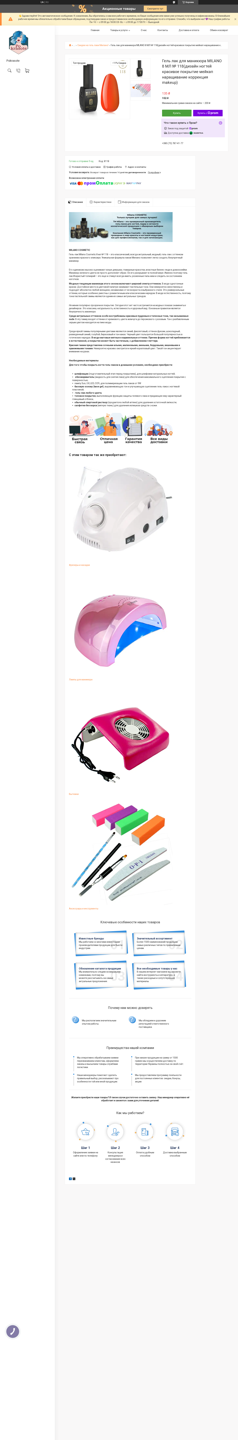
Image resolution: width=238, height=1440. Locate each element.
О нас (144, 30)
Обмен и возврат (219, 30)
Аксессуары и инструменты (83, 908)
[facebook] (70, 1179)
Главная (95, 30)
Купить (177, 113)
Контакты (163, 30)
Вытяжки (74, 794)
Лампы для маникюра (80, 679)
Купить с (202, 113)
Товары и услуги (119, 30)
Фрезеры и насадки (79, 565)
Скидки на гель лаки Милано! (92, 45)
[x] (74, 1179)
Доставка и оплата (189, 30)
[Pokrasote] (27, 42)
